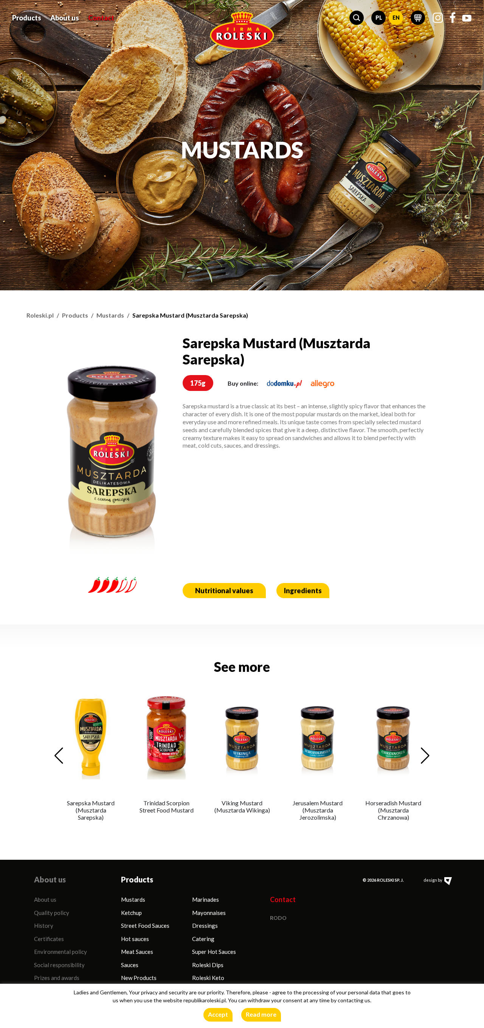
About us (45, 899)
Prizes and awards (56, 977)
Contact (101, 18)
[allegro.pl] (322, 383)
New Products (139, 977)
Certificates (49, 938)
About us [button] (64, 18)
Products (75, 315)
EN (396, 17)
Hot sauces (135, 938)
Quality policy (51, 912)
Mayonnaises (209, 912)
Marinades (205, 899)
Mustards (110, 315)
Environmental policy (60, 951)
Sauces (129, 964)
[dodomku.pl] (284, 383)
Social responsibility (59, 964)
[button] (356, 18)
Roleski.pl (40, 315)
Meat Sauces (137, 951)
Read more (261, 1014)
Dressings (205, 925)
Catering (203, 938)
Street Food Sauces (145, 925)
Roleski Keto (208, 977)
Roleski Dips (207, 964)
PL (378, 17)
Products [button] (26, 18)
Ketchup (131, 912)
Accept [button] (218, 1014)
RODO (278, 918)
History (43, 925)
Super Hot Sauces (214, 951)
